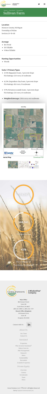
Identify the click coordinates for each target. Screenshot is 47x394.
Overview (23, 370)
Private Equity (23, 366)
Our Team (23, 333)
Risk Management (23, 350)
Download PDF (39, 157)
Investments (23, 375)
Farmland (12, 10)
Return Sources (23, 348)
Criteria (23, 372)
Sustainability (23, 358)
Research (23, 353)
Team (23, 377)
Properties (20, 10)
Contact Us (23, 336)
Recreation (23, 360)
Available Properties (23, 363)
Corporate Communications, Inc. (25, 390)
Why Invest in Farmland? (23, 346)
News (23, 355)
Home (5, 10)
